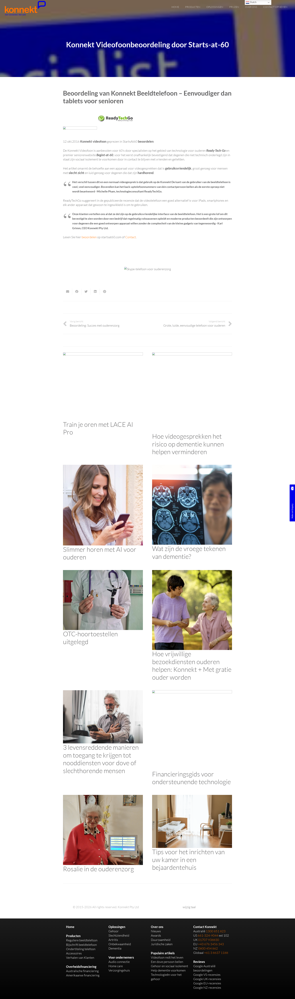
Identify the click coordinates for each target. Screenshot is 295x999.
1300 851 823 (216, 931)
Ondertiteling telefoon (80, 949)
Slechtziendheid (118, 935)
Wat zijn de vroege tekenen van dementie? (189, 552)
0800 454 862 (208, 948)
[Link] (25, 8)
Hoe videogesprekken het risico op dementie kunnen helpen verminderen (188, 444)
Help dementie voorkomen (168, 970)
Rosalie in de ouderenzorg (98, 869)
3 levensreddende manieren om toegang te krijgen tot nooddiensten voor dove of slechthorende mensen (101, 758)
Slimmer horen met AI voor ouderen (99, 553)
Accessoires (74, 953)
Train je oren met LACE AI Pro (98, 428)
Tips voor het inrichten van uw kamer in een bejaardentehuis (188, 859)
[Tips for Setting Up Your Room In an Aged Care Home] (192, 797)
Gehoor (113, 931)
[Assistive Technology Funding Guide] (192, 692)
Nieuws (156, 931)
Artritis (113, 940)
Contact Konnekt (205, 927)
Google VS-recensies (206, 975)
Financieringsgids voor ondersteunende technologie (191, 778)
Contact (130, 237)
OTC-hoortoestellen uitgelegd (90, 637)
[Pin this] (104, 291)
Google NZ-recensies (207, 987)
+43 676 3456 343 (211, 944)
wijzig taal (189, 907)
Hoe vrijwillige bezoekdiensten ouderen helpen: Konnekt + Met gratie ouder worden (191, 665)
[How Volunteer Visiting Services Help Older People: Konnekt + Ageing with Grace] (192, 572)
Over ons (157, 927)
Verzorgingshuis (119, 970)
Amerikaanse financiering (82, 975)
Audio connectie (119, 962)
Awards (156, 935)
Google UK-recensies (207, 979)
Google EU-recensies (207, 983)
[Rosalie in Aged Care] (103, 797)
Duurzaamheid (160, 940)
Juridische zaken (162, 944)
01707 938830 (208, 940)
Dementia (114, 948)
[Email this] (67, 291)
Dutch (252, 2)
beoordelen (89, 237)
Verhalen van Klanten (80, 958)
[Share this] (76, 291)
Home (70, 927)
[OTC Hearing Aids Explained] (103, 572)
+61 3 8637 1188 (216, 953)
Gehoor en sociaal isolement (169, 966)
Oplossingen (116, 927)
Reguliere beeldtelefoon (81, 940)
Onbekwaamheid (119, 944)
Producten (73, 936)
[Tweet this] (86, 291)
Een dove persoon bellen (167, 962)
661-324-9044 (208, 935)
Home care (115, 966)
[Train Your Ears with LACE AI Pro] (103, 354)
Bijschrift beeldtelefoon (81, 945)
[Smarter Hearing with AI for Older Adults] (103, 467)
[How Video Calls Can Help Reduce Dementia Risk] (192, 354)
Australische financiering (82, 971)
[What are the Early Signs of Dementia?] (192, 467)
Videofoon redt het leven (167, 957)
